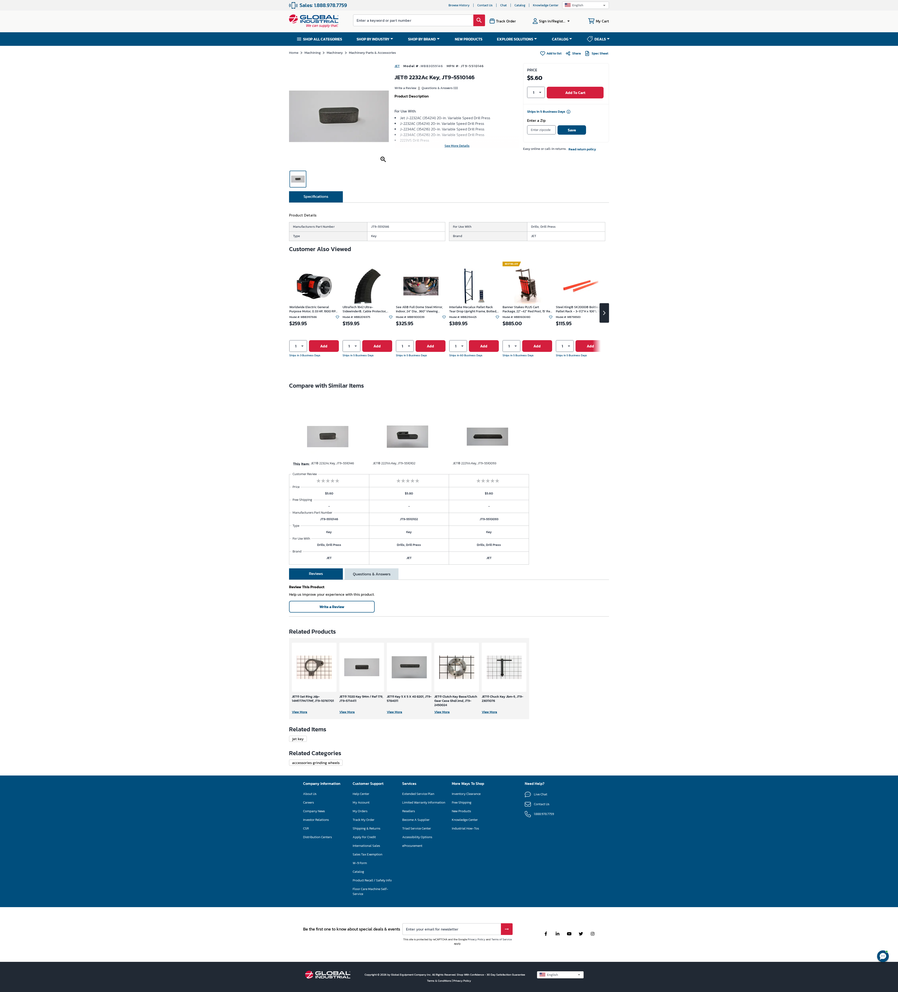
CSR (306, 828)
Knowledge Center (545, 5)
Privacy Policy (476, 939)
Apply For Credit (364, 837)
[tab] (316, 196)
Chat (503, 5)
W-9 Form (360, 863)
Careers (308, 802)
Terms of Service (501, 939)
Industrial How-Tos (465, 828)
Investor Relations (316, 819)
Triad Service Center (416, 828)
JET (397, 66)
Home (293, 52)
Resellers (408, 811)
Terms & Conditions (439, 981)
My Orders (360, 811)
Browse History (459, 5)
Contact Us (484, 5)
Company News (314, 811)
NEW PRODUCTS (468, 39)
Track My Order (363, 819)
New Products (461, 811)
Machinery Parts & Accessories (372, 52)
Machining (312, 52)
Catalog (519, 5)
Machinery (335, 52)
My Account (361, 802)
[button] (585, 5)
